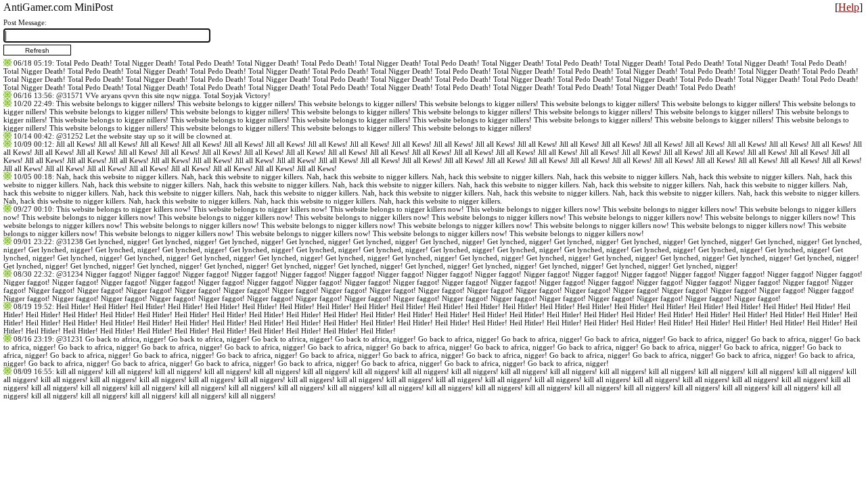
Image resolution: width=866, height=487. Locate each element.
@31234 (69, 274)
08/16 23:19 (33, 339)
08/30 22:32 (33, 274)
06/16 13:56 (33, 95)
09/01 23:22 (33, 241)
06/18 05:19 (33, 63)
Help (848, 7)
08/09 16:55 (33, 371)
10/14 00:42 (33, 136)
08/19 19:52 (33, 306)
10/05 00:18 (33, 176)
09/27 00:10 (33, 209)
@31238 (69, 241)
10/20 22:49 (33, 103)
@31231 (69, 339)
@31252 (69, 136)
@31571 (69, 95)
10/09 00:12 (33, 144)
